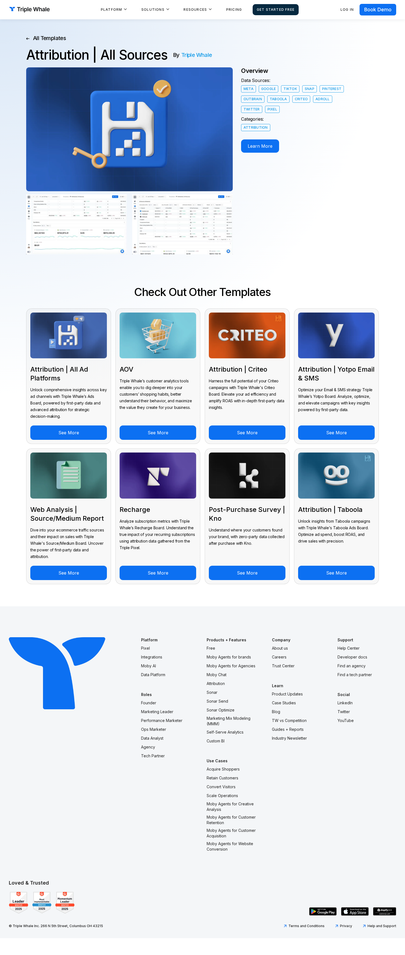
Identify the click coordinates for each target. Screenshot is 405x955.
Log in (347, 9)
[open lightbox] (76, 224)
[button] (114, 9)
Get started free (276, 9)
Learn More (260, 146)
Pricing (234, 9)
